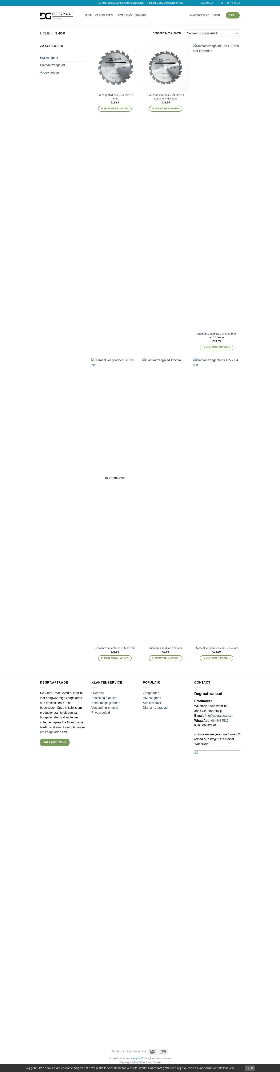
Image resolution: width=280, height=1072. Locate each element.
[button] (80, 15)
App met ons (55, 742)
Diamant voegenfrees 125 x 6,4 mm (216, 647)
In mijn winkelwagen (115, 658)
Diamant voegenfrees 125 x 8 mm (114, 647)
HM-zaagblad (152, 698)
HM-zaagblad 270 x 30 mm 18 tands (115, 96)
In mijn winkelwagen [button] (115, 108)
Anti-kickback (152, 703)
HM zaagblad (49, 57)
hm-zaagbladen (50, 732)
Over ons (125, 15)
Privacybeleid (100, 712)
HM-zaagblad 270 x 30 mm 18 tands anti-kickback (165, 96)
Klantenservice (199, 15)
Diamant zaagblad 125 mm (165, 647)
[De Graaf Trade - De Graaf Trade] (57, 15)
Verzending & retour (104, 707)
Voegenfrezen (49, 72)
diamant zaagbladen (67, 727)
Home (89, 15)
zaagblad (136, 1058)
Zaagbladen (104, 15)
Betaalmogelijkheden (105, 703)
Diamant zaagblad (52, 65)
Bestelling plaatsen (104, 698)
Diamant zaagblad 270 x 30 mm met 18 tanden (216, 335)
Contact (140, 15)
